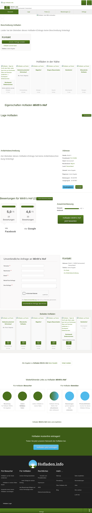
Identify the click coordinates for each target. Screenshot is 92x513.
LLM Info (77, 494)
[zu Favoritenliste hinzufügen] (2, 16)
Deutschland (69, 166)
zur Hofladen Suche (2, 7)
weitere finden (22, 406)
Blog (57, 490)
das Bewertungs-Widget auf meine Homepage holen (27, 488)
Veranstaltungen (79, 480)
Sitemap (58, 475)
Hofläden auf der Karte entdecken (7, 477)
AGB (39, 487)
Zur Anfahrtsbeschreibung (71, 273)
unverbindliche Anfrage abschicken (34, 304)
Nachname (7, 270)
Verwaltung (59, 480)
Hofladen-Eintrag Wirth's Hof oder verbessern (54, 407)
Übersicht (10, 12)
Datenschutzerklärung (30, 299)
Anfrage (83, 12)
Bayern (73, 163)
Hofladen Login (7, 503)
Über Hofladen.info (61, 485)
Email (5, 275)
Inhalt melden (66, 363)
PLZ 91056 (73, 158)
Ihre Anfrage (7, 285)
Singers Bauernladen (53, 70)
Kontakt (79, 187)
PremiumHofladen (88, 63)
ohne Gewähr (53, 363)
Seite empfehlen (79, 475)
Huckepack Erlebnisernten (8, 83)
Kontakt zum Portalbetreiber (42, 477)
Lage (28, 12)
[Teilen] (85, 510)
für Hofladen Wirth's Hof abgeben (7, 406)
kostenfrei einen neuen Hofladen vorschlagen (7, 490)
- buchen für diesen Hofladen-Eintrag (84, 406)
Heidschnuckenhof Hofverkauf (23, 71)
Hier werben (78, 490)
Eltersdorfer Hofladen (84, 71)
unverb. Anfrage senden (16, 42)
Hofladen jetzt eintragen (47, 447)
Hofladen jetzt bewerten (71, 219)
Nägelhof (38, 70)
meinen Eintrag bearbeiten (27, 475)
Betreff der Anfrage (9, 280)
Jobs (76, 485)
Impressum (41, 482)
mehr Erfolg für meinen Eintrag (27, 481)
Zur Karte (66, 270)
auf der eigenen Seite (69, 407)
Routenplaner (87, 115)
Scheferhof (68, 70)
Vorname (6, 266)
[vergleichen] (2, 20)
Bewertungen (65, 12)
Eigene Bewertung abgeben (45, 198)
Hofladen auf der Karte (10, 45)
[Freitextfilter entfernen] (84, 2)
